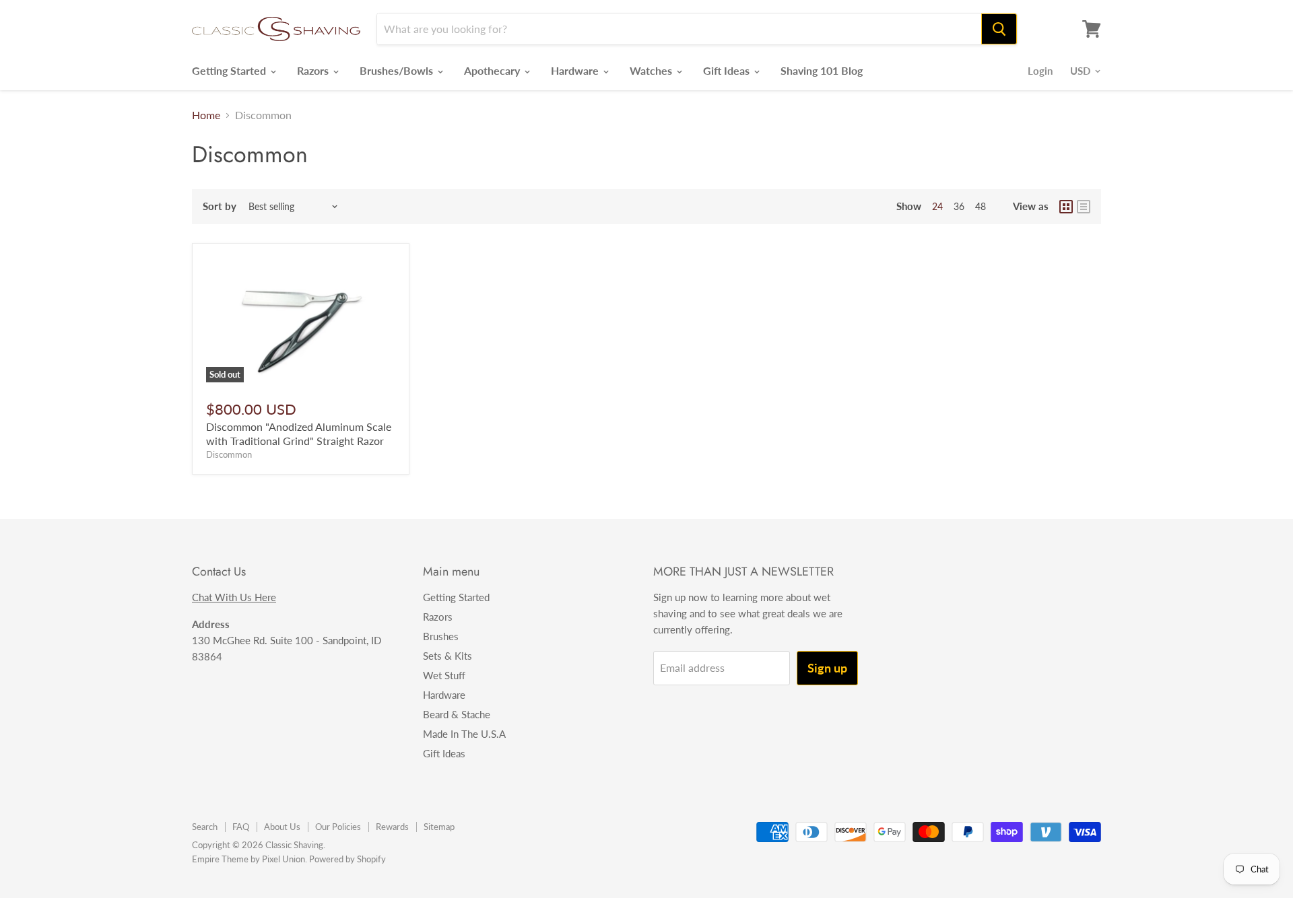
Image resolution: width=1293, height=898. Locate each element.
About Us (282, 826)
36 (959, 206)
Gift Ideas (727, 70)
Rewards (392, 826)
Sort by (219, 206)
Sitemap (439, 826)
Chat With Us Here (234, 597)
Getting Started (230, 70)
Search (205, 826)
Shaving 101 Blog (822, 70)
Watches (652, 70)
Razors (314, 70)
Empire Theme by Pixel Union (248, 859)
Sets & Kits (447, 656)
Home (206, 115)
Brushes (441, 636)
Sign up (827, 667)
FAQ (240, 826)
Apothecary (493, 70)
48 (980, 206)
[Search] (999, 28)
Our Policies (338, 826)
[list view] (1083, 206)
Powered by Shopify (347, 859)
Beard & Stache (456, 714)
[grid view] (1066, 206)
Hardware (576, 70)
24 (937, 206)
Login (1040, 71)
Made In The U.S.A (464, 734)
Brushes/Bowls (398, 70)
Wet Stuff (444, 675)
